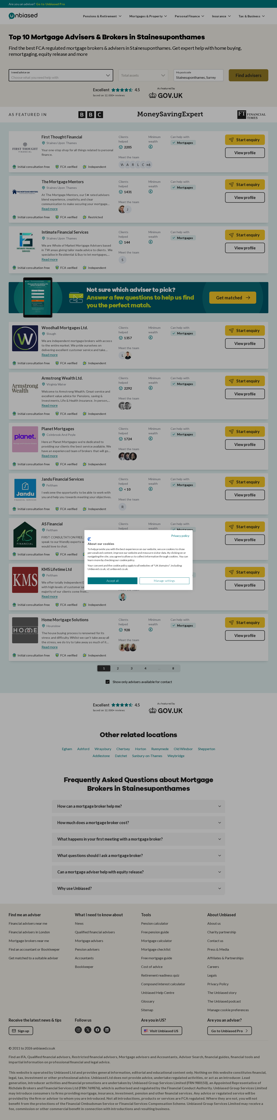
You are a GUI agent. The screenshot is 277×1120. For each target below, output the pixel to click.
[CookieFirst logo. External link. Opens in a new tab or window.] (89, 539)
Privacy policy (180, 536)
